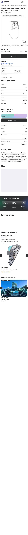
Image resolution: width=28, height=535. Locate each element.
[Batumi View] (14, 291)
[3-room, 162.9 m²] (14, 254)
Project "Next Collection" (7, 63)
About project (15, 45)
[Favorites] (16, 2)
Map (22, 45)
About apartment (6, 45)
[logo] (5, 2)
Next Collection (18, 5)
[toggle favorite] (22, 49)
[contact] (19, 2)
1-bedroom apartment (9, 5)
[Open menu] (25, 2)
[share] (26, 49)
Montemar (3, 237)
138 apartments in (12, 120)
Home (2, 5)
